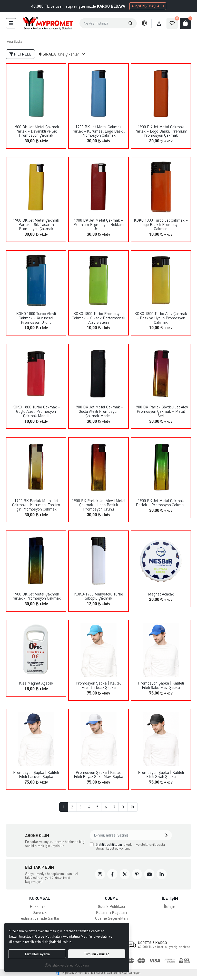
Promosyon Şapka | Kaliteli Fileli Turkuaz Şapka (99, 685)
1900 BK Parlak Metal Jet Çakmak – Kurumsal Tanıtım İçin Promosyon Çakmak (36, 504)
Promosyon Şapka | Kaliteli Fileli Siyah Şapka (161, 774)
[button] (130, 23)
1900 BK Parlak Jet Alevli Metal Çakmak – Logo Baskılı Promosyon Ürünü (98, 504)
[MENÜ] (11, 23)
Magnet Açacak (161, 594)
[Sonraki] (123, 807)
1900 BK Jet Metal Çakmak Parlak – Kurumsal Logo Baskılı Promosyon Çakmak (98, 131)
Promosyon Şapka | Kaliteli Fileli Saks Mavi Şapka (161, 685)
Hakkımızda (40, 906)
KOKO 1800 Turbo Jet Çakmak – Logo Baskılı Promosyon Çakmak (161, 224)
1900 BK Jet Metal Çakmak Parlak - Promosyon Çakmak (36, 596)
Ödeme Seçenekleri (111, 918)
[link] (100, 874)
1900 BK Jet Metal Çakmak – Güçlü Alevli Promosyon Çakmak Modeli (98, 411)
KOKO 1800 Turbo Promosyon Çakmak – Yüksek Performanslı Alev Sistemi (98, 317)
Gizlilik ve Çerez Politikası (68, 965)
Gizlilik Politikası (111, 906)
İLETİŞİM (170, 898)
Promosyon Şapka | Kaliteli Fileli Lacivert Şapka (36, 774)
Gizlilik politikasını (109, 844)
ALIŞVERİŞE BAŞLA (145, 6)
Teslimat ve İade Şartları (40, 918)
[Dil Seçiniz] (144, 23)
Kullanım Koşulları (111, 912)
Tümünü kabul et (96, 954)
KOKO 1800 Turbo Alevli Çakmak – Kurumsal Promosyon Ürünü (36, 317)
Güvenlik (40, 912)
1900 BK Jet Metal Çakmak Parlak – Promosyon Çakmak (161, 502)
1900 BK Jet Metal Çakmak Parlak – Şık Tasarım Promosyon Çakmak (36, 224)
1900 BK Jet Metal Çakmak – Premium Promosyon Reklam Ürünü (98, 224)
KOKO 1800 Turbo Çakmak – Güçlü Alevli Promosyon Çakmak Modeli (36, 411)
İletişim (170, 906)
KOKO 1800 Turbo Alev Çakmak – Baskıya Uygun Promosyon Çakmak (160, 317)
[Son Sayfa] (132, 807)
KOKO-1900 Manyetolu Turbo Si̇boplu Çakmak (98, 596)
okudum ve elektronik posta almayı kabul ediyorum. (130, 846)
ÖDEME (111, 898)
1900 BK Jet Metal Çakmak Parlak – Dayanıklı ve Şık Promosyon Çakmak (36, 131)
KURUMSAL (39, 898)
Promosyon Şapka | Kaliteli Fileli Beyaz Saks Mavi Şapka (98, 774)
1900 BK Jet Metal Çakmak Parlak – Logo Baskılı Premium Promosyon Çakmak (160, 131)
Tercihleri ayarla (37, 954)
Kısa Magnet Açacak (36, 683)
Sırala (49, 54)
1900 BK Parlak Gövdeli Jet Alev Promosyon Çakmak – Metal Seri (161, 411)
